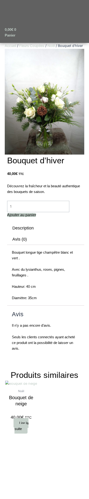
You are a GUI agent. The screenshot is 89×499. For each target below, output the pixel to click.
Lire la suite (21, 426)
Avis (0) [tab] (19, 239)
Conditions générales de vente (43, 446)
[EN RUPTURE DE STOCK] (21, 383)
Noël (51, 46)
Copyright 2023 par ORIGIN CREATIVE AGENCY (44, 477)
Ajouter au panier (21, 215)
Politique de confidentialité (46, 457)
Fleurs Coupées (31, 46)
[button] (27, 22)
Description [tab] (23, 228)
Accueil (10, 46)
